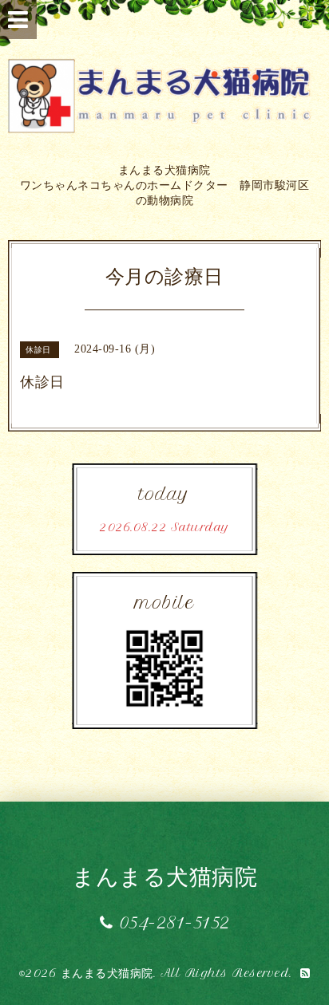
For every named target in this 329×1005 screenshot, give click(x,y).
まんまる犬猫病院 (164, 876)
